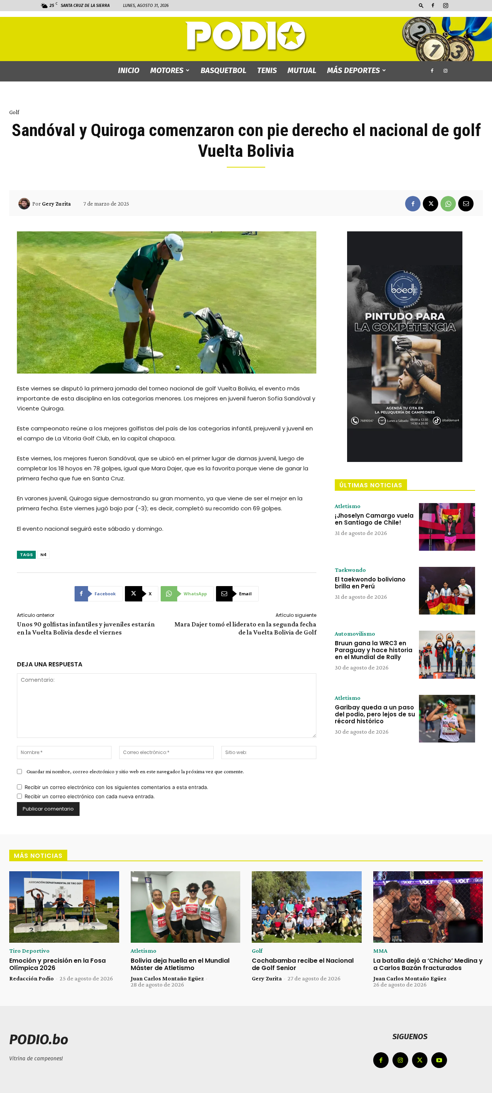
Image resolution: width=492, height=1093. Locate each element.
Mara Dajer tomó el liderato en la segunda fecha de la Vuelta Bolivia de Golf (245, 628)
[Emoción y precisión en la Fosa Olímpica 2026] (64, 907)
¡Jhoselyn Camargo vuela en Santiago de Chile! (374, 519)
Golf (14, 112)
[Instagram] (445, 5)
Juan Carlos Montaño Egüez (167, 978)
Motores (166, 70)
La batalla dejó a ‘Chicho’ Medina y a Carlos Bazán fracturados (428, 964)
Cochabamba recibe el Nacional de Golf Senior (303, 964)
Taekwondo (350, 570)
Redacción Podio (31, 978)
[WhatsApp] (448, 203)
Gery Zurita (56, 204)
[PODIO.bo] (246, 37)
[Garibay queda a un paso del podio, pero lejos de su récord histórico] (447, 719)
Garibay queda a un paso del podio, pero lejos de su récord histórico (375, 714)
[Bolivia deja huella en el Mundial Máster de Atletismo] (186, 907)
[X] (430, 203)
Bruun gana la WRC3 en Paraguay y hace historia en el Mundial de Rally (373, 650)
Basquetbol (223, 70)
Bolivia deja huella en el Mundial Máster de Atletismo (180, 964)
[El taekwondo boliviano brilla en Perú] (447, 591)
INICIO (129, 70)
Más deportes (353, 70)
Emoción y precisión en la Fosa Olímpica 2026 (57, 964)
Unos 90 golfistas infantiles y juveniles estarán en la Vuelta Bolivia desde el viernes (86, 628)
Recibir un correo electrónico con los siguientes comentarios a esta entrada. (116, 787)
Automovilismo (355, 634)
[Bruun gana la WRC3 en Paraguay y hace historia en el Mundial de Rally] (447, 654)
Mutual (302, 70)
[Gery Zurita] (25, 203)
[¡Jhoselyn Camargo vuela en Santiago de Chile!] (447, 527)
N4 (43, 554)
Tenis (267, 70)
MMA (380, 951)
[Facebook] (433, 5)
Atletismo (348, 506)
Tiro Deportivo (29, 951)
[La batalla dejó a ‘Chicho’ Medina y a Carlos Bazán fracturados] (428, 907)
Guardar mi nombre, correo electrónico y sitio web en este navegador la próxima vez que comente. (135, 771)
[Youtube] (439, 1060)
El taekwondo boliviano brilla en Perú (370, 582)
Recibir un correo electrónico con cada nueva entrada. (90, 796)
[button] (421, 5)
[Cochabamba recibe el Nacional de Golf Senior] (307, 907)
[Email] (466, 203)
